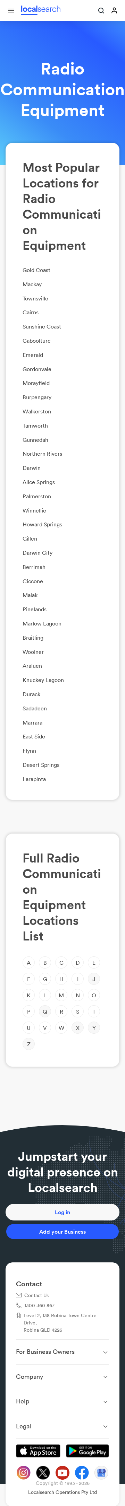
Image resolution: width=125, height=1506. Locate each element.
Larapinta (34, 779)
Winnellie (34, 510)
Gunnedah (35, 439)
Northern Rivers (42, 453)
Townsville (35, 298)
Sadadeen (35, 708)
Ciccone (33, 581)
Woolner (33, 651)
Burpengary (37, 397)
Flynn (29, 750)
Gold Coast (36, 269)
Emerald (33, 354)
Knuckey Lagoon (43, 679)
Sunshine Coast (42, 326)
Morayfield (36, 382)
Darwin (32, 467)
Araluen (32, 665)
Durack (31, 694)
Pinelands (35, 609)
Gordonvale (37, 369)
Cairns (31, 312)
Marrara (32, 722)
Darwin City (37, 552)
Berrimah (34, 566)
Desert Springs (41, 764)
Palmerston (37, 496)
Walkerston (37, 411)
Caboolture (37, 340)
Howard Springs (42, 524)
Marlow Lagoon (42, 623)
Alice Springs (39, 482)
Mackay (32, 284)
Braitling (33, 637)
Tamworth (35, 425)
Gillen (30, 538)
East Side (34, 736)
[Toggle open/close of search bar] (101, 11)
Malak (30, 595)
